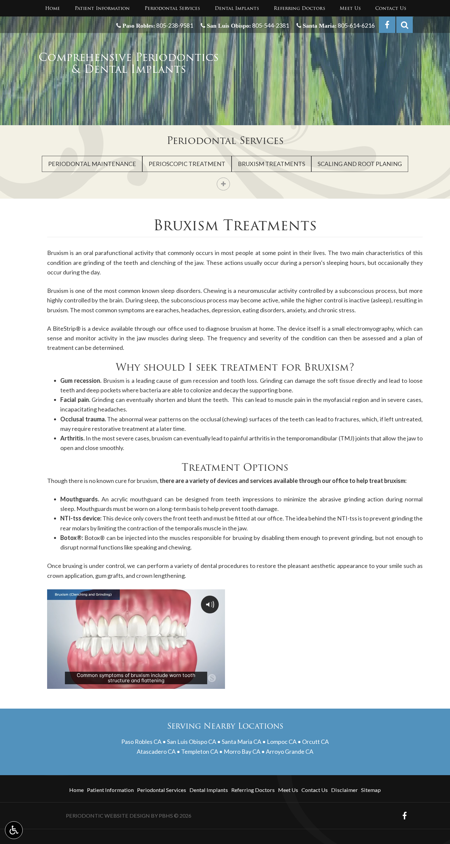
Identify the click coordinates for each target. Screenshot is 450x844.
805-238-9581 (174, 25)
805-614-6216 (356, 25)
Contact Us (390, 8)
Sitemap (371, 790)
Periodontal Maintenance (92, 163)
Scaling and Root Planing (360, 163)
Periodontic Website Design (108, 815)
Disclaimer (344, 790)
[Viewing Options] (14, 830)
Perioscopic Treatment (187, 163)
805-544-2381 (270, 25)
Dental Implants (237, 8)
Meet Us (350, 8)
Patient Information (102, 8)
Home (52, 8)
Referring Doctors (299, 8)
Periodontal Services (172, 8)
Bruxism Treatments (271, 163)
